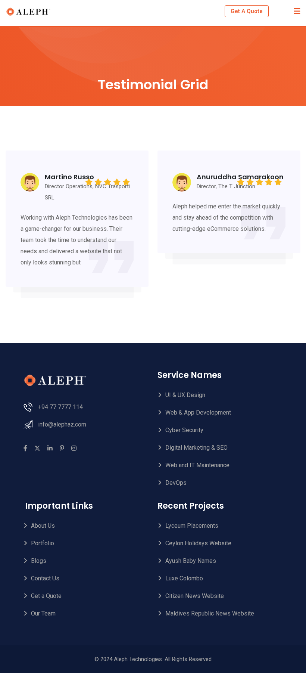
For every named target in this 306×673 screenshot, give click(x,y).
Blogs (38, 560)
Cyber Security (184, 430)
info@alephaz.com (62, 424)
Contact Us (45, 578)
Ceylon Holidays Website (198, 543)
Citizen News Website (194, 595)
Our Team (43, 613)
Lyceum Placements (191, 525)
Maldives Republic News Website (209, 613)
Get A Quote (247, 11)
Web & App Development (198, 412)
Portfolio (42, 543)
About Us (43, 525)
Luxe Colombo (184, 578)
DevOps (176, 482)
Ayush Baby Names (190, 560)
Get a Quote (46, 595)
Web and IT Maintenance (197, 465)
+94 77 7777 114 (60, 406)
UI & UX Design (185, 394)
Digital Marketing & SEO (196, 447)
